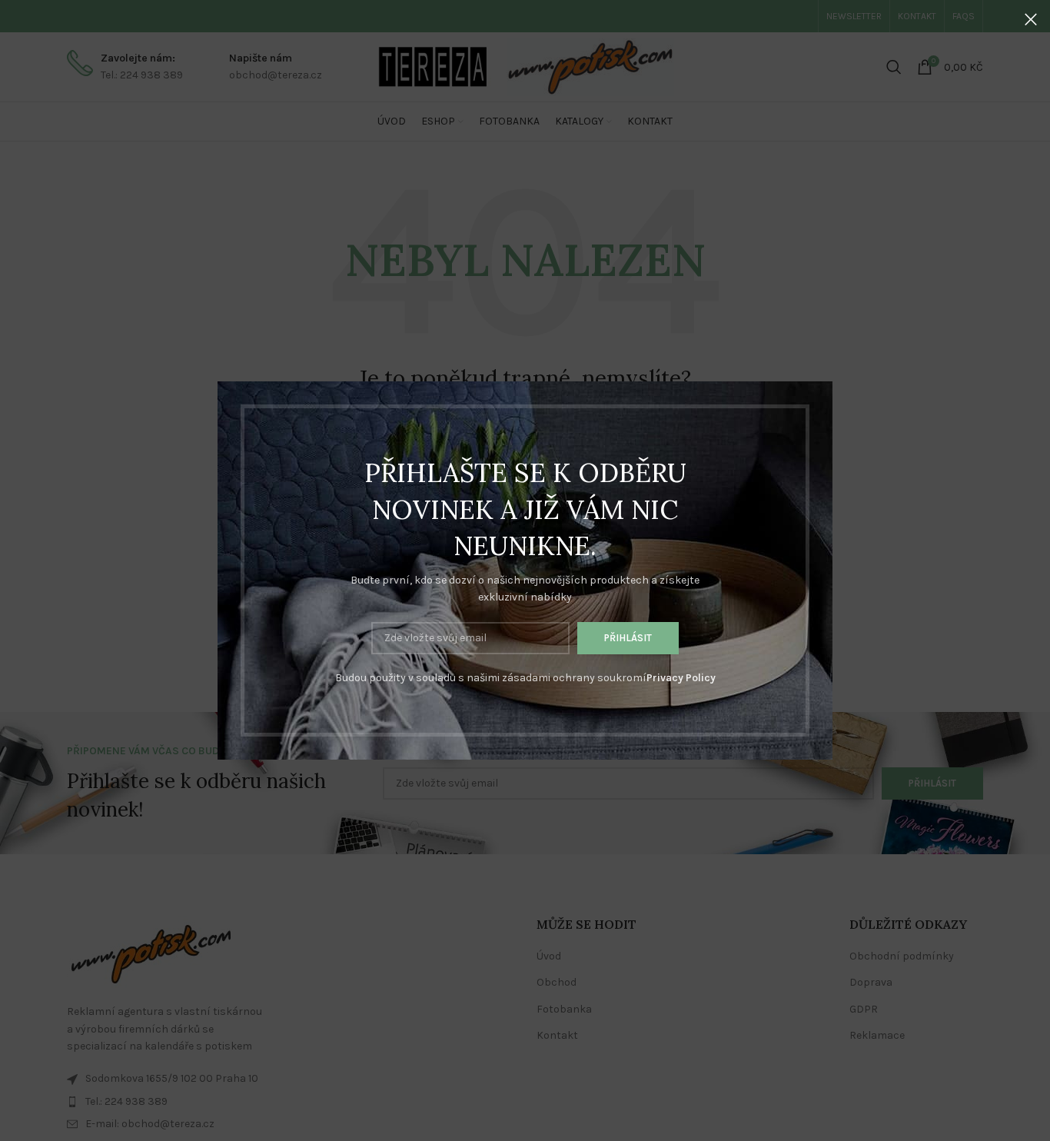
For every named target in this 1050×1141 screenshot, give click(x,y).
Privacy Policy (681, 677)
